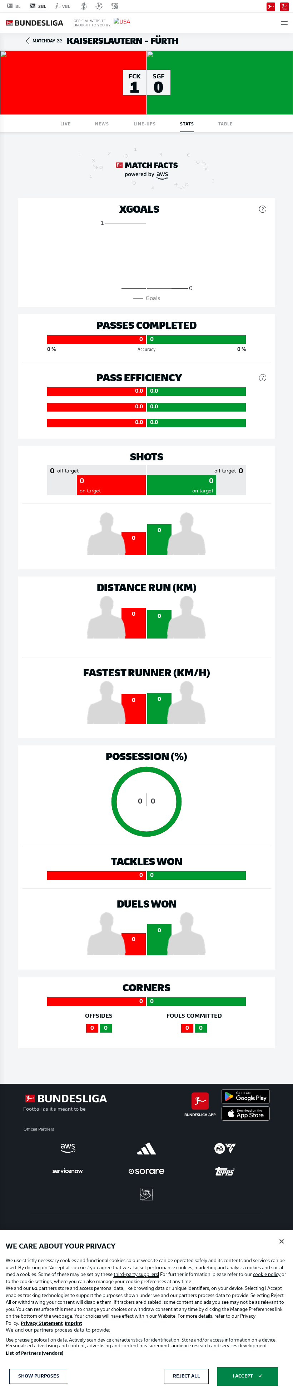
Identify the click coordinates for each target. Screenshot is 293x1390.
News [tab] (102, 123)
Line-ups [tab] (145, 123)
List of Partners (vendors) (34, 1353)
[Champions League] (99, 6)
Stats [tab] (187, 123)
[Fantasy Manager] (284, 6)
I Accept (243, 1376)
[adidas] (146, 1148)
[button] (284, 23)
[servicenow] (68, 1171)
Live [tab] (65, 123)
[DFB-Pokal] (84, 6)
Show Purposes (38, 1376)
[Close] (281, 1241)
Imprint (73, 1323)
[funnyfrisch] (146, 1194)
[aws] (68, 1148)
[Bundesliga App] (271, 6)
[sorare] (146, 1171)
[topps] (225, 1171)
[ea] (225, 1148)
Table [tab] (225, 123)
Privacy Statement (42, 1323)
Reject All (186, 1376)
